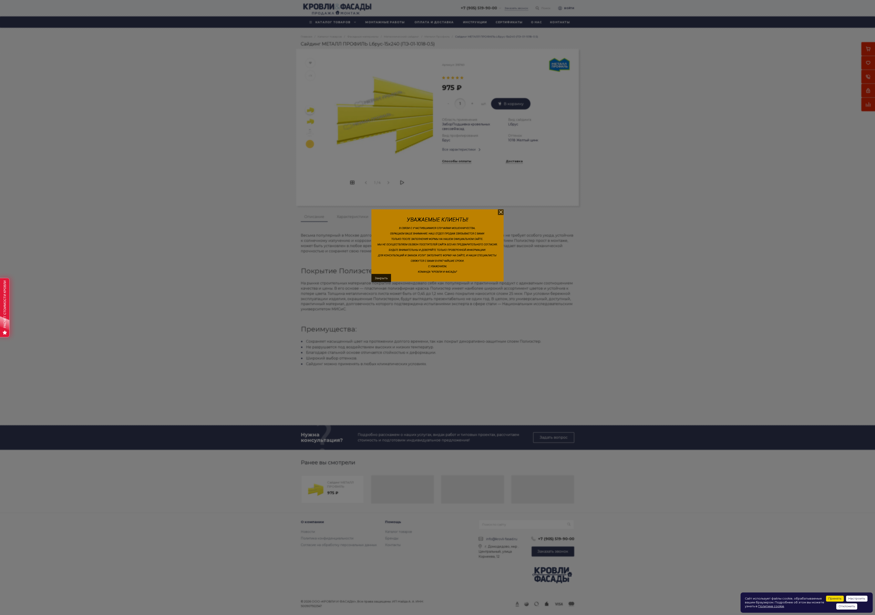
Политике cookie (771, 606)
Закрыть (381, 278)
